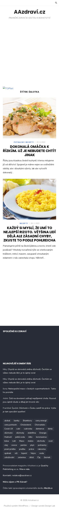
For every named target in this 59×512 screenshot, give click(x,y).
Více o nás (24, 469)
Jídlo (30, 437)
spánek (7, 453)
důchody (20, 433)
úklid (31, 457)
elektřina (32, 433)
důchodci (8, 433)
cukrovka (28, 428)
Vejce (33, 453)
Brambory (27, 420)
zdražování (9, 457)
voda (41, 453)
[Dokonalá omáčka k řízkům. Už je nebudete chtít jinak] (29, 118)
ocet (51, 441)
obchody (41, 441)
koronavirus (41, 437)
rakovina (42, 449)
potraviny (42, 445)
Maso (21, 441)
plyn (32, 445)
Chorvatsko (40, 424)
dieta (50, 428)
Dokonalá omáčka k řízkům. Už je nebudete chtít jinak (29, 150)
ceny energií (41, 420)
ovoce (14, 445)
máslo (30, 441)
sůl (16, 453)
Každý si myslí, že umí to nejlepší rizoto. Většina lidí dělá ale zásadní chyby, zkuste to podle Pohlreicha (29, 234)
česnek (47, 457)
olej (6, 445)
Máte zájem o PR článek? (15, 482)
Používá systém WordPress (16, 505)
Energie (43, 433)
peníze (24, 445)
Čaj (38, 457)
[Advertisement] (29, 50)
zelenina (22, 457)
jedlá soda (20, 437)
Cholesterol (25, 424)
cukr (18, 428)
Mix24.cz (48, 488)
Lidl (14, 441)
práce (31, 449)
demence (40, 428)
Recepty (29, 142)
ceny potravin (10, 424)
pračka (22, 449)
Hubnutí (8, 437)
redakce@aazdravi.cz (22, 475)
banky (16, 420)
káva (6, 441)
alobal (7, 420)
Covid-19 (8, 428)
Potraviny (19, 142)
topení (24, 453)
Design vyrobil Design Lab (43, 505)
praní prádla (9, 449)
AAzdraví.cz (29, 12)
